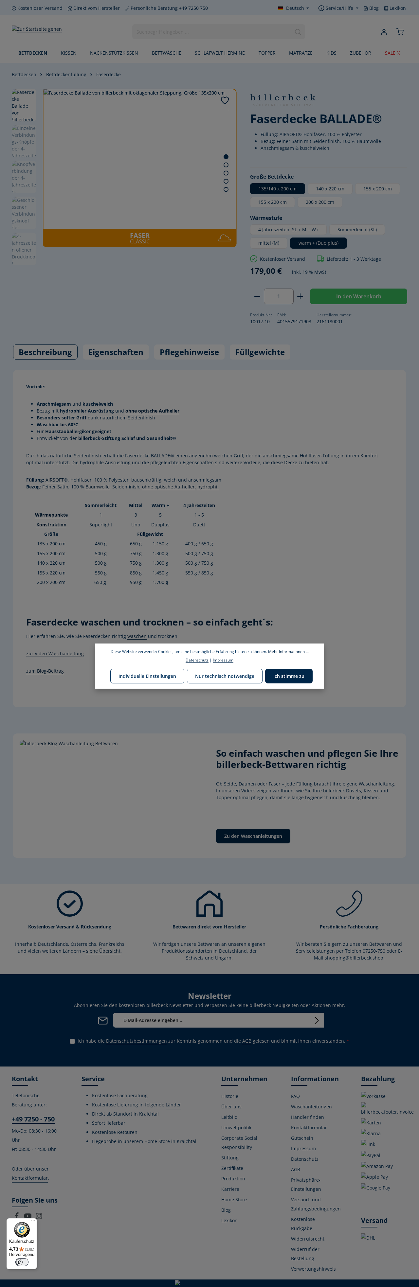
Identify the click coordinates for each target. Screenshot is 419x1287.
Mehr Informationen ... (288, 651)
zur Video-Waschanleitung (55, 653)
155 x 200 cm (377, 188)
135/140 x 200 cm (278, 188)
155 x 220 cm (272, 202)
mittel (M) (268, 243)
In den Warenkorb (358, 296)
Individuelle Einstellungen (147, 676)
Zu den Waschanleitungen (253, 836)
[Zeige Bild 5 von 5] (226, 189)
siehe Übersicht (103, 951)
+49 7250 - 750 (33, 1119)
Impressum (303, 1148)
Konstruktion (51, 524)
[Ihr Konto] (383, 32)
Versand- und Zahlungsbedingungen (316, 1204)
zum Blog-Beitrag (45, 671)
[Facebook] (17, 1218)
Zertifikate (232, 1168)
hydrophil (208, 487)
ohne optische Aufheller (152, 411)
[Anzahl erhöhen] (300, 296)
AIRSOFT (55, 480)
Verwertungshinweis (313, 1269)
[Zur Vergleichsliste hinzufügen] (228, 110)
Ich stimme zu (288, 676)
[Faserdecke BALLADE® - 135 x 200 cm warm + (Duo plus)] (140, 159)
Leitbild (229, 1117)
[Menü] (33, 1222)
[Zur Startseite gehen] (37, 32)
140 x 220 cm (330, 188)
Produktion (233, 1178)
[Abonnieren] (316, 1020)
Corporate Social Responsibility (239, 1142)
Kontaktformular (30, 1178)
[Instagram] (39, 1218)
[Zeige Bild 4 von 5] (226, 181)
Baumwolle (97, 487)
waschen (137, 636)
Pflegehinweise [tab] (189, 351)
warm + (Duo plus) (318, 243)
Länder (173, 1105)
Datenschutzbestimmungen (136, 1041)
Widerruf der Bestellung (305, 1253)
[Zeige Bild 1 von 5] (226, 156)
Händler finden (307, 1117)
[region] (124, 168)
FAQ (295, 1096)
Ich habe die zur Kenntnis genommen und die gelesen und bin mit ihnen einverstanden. (213, 1041)
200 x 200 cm (320, 202)
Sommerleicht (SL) (357, 229)
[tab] (45, 352)
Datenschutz (305, 1159)
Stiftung (230, 1158)
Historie (229, 1096)
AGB (246, 1041)
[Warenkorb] (399, 32)
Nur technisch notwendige (224, 676)
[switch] (21, 1262)
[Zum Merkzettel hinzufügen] (225, 100)
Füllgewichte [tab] (260, 351)
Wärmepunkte (51, 515)
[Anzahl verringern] (257, 296)
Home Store (234, 1199)
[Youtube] (28, 1218)
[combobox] (211, 31)
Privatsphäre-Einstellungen (306, 1184)
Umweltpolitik (236, 1127)
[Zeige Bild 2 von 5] (226, 165)
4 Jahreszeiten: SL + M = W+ (288, 229)
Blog (373, 8)
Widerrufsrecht (307, 1239)
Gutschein (302, 1138)
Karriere (230, 1189)
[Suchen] (298, 31)
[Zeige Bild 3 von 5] (226, 173)
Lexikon (397, 8)
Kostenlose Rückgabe (303, 1223)
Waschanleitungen (311, 1106)
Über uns (231, 1106)
